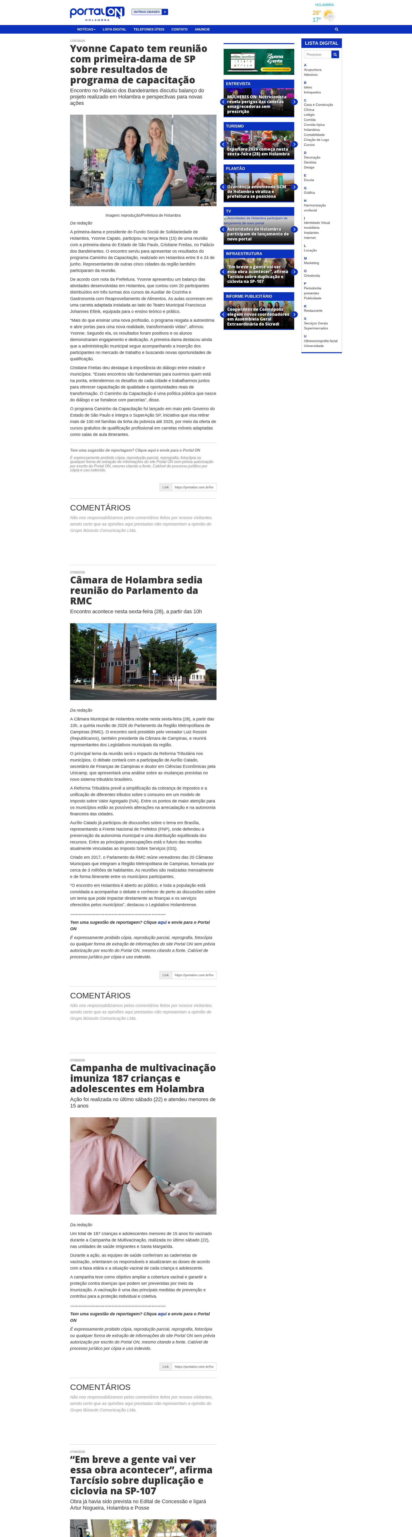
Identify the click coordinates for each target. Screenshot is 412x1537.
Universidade (314, 346)
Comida (310, 120)
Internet (310, 238)
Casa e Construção (318, 105)
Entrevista (238, 84)
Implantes (311, 233)
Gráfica (309, 192)
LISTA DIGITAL (321, 43)
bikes (308, 87)
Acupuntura (312, 69)
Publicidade (312, 298)
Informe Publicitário (249, 296)
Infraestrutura (244, 254)
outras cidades (150, 12)
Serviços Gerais (316, 323)
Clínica (309, 110)
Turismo (235, 126)
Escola (309, 180)
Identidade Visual (317, 223)
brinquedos (312, 92)
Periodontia (312, 288)
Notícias (85, 29)
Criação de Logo (316, 140)
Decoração (312, 157)
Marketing (311, 263)
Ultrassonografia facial (321, 341)
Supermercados (316, 328)
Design (309, 167)
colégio (309, 115)
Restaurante (313, 310)
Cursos (309, 145)
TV (228, 211)
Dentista (310, 162)
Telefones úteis (149, 29)
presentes (311, 293)
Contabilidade (314, 135)
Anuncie (202, 29)
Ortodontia (312, 275)
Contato (179, 29)
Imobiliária (311, 228)
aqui (152, 450)
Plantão (235, 169)
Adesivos (311, 75)
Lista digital (114, 29)
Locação (310, 250)
